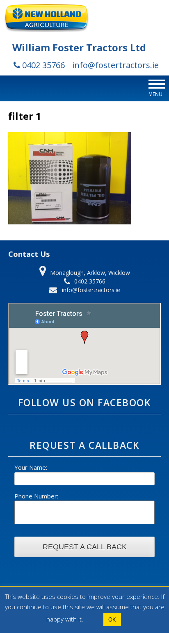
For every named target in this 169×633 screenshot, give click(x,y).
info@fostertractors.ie (115, 65)
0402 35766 (42, 65)
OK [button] (112, 620)
